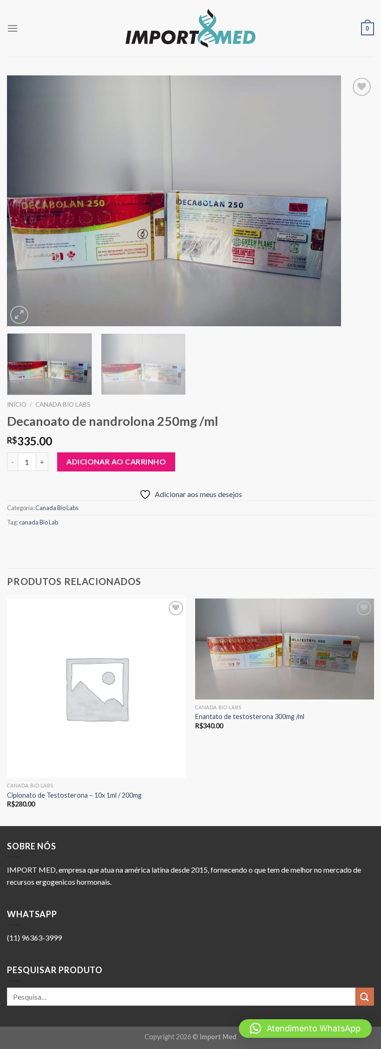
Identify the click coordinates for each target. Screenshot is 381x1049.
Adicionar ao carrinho (116, 461)
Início (16, 404)
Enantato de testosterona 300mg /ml (249, 716)
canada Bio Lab (38, 522)
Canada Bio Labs (63, 404)
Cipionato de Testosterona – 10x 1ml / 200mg (74, 795)
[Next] (355, 201)
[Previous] (26, 201)
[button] (305, 1028)
